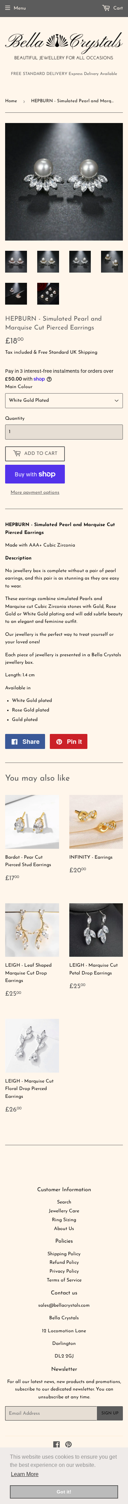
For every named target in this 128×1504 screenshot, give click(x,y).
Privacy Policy (64, 1271)
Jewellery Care (64, 1211)
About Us (64, 1228)
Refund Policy (64, 1262)
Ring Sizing (64, 1220)
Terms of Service (64, 1280)
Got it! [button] (64, 1491)
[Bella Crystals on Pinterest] (68, 1445)
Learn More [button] (25, 1474)
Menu (20, 8)
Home (11, 101)
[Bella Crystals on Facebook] (56, 1445)
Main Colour (18, 386)
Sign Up (109, 1413)
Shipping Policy (64, 1254)
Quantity (15, 418)
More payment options (35, 492)
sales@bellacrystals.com (64, 1305)
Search (64, 1202)
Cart (117, 8)
